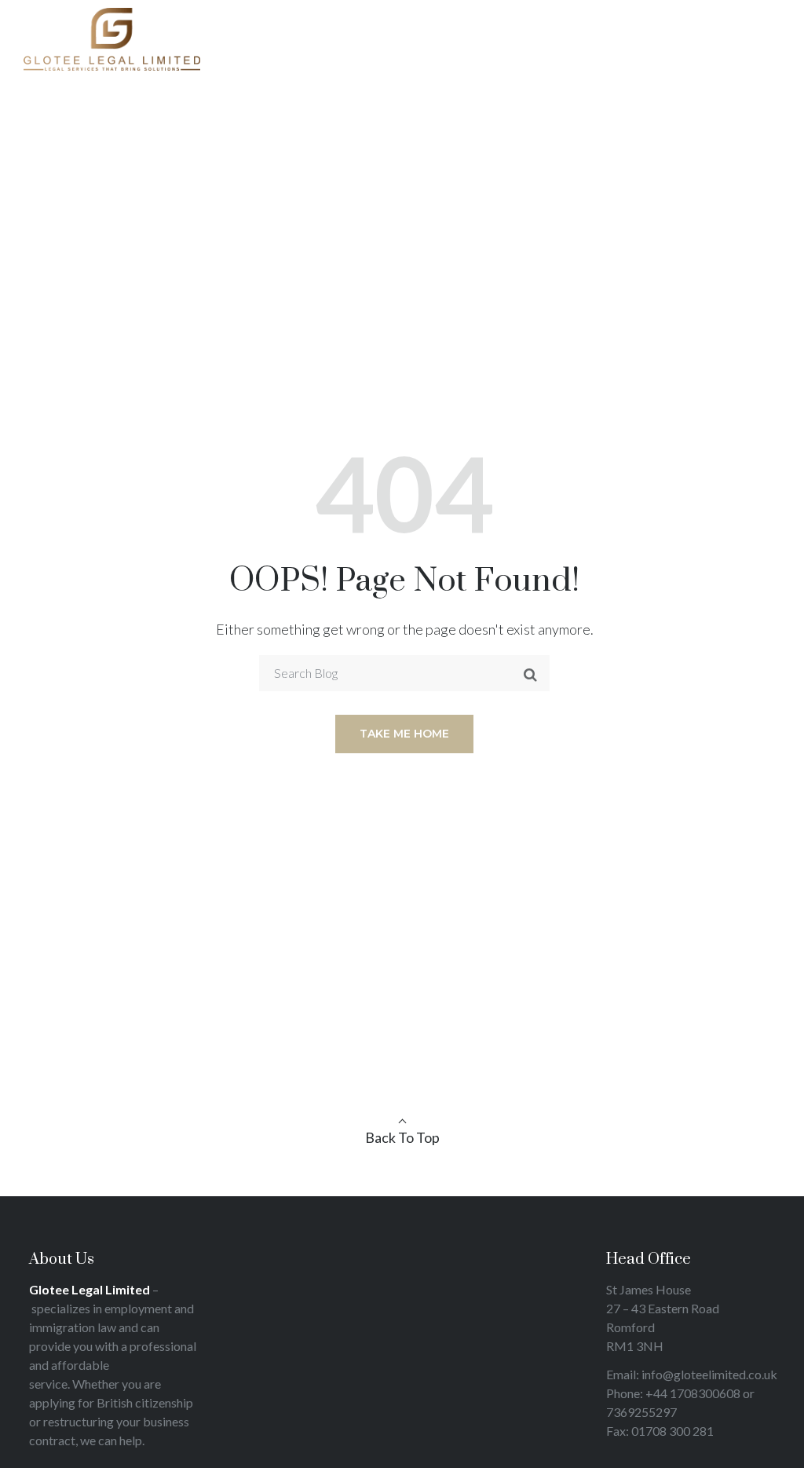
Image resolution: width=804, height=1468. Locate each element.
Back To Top (402, 1137)
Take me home (404, 734)
